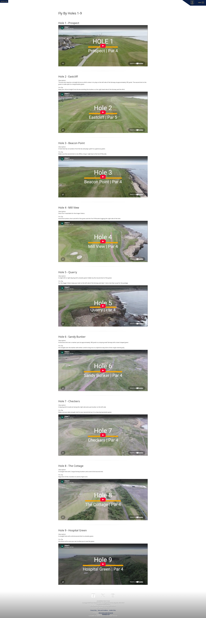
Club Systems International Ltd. (106, 613)
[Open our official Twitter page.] (103, 596)
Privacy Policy (93, 610)
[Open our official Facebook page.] (93, 596)
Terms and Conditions (103, 610)
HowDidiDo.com (106, 614)
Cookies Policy (112, 610)
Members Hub (4, 1)
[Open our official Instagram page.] (113, 596)
